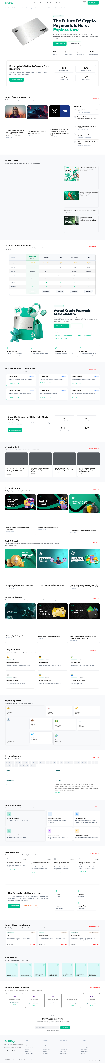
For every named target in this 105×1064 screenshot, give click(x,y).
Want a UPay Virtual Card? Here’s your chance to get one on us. (89, 193)
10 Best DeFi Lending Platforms (48, 527)
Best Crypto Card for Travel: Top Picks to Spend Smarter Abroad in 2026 (83, 637)
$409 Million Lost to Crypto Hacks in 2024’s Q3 (37, 132)
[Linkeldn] (15, 1051)
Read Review (46, 291)
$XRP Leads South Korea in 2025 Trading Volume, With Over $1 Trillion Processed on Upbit (59, 132)
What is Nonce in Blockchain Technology (51, 585)
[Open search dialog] (84, 2)
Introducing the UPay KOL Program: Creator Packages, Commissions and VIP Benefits (88, 219)
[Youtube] (13, 1051)
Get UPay (32, 291)
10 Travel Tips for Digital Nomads (17, 636)
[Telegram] (5, 1051)
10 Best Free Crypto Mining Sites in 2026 (83, 530)
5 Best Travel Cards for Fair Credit (49, 636)
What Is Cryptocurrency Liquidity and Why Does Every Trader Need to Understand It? (84, 586)
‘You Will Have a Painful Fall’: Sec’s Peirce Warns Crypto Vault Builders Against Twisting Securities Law (15, 133)
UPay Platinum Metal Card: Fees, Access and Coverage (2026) (80, 210)
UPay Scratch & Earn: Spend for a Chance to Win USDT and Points (88, 168)
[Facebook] (10, 1051)
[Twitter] (8, 1051)
